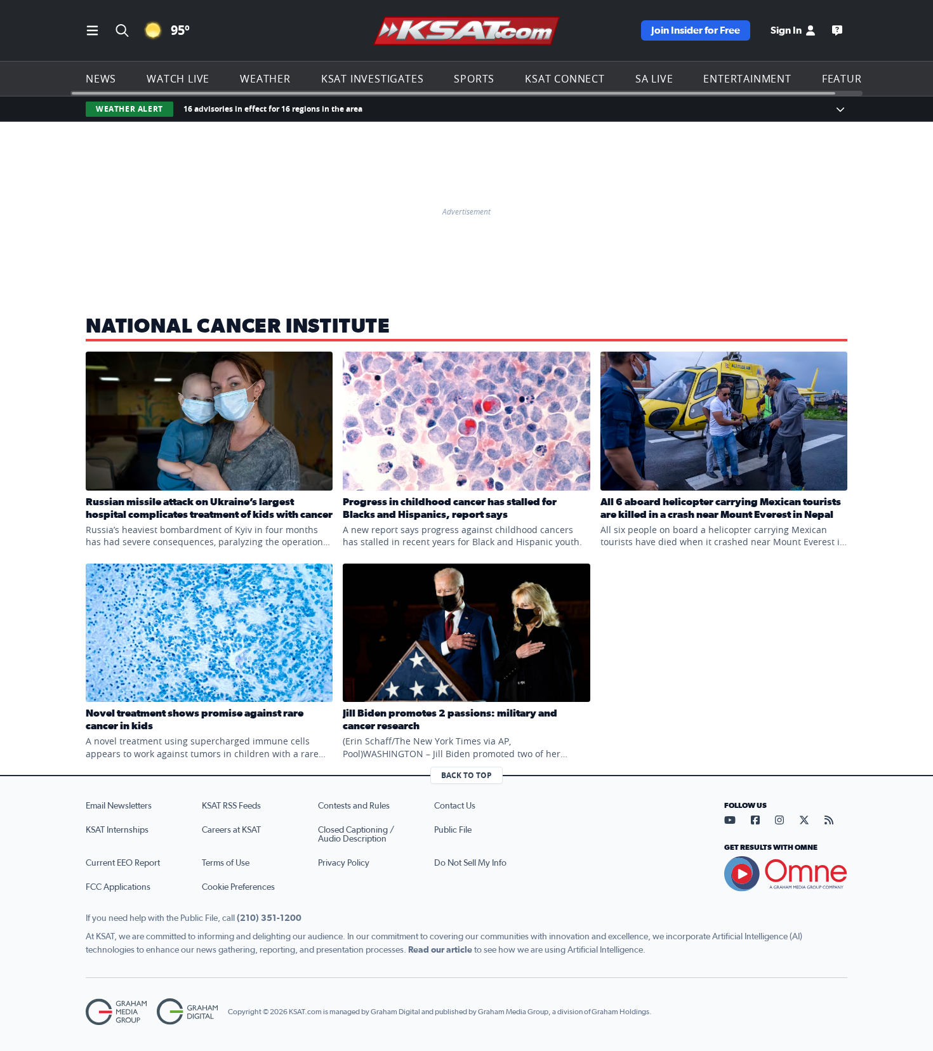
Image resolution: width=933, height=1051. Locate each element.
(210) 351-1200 (269, 918)
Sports (474, 79)
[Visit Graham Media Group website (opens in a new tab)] (116, 1012)
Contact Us (454, 806)
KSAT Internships (117, 830)
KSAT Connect (565, 79)
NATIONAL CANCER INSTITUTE (238, 326)
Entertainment (747, 79)
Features (848, 79)
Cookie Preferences (238, 887)
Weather (265, 79)
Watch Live (178, 79)
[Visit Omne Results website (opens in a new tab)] (785, 874)
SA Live (654, 79)
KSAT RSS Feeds (231, 806)
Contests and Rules (354, 806)
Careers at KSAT (231, 830)
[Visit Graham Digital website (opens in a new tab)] (187, 1012)
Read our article (440, 950)
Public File (453, 830)
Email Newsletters (119, 806)
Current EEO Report (123, 863)
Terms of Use (225, 863)
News (101, 79)
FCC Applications (118, 887)
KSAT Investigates (372, 79)
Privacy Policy (343, 863)
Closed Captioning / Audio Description (356, 834)
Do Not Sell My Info (470, 863)
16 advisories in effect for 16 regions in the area (272, 109)
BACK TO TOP (466, 775)
